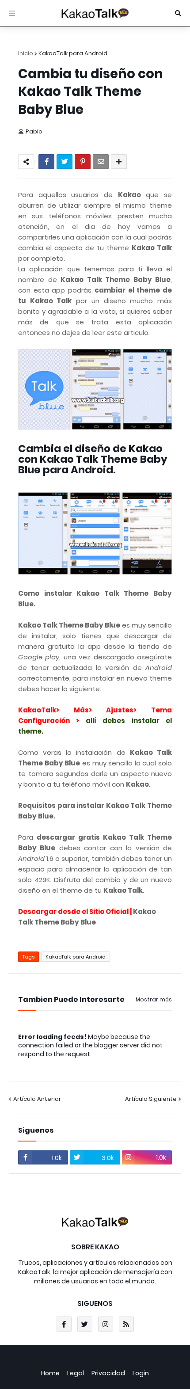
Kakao (129, 194)
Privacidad (108, 1373)
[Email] (101, 161)
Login (141, 1373)
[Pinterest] (83, 161)
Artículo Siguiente (151, 1099)
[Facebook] (46, 161)
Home (50, 1373)
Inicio (25, 53)
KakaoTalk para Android (72, 53)
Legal (75, 1373)
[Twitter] (64, 161)
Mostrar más (154, 999)
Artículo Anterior (37, 1099)
